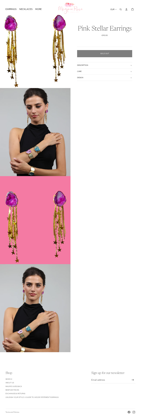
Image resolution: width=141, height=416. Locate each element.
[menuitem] (38, 9)
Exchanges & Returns (15, 393)
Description (82, 65)
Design (80, 77)
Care (79, 71)
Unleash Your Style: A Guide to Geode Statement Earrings (32, 397)
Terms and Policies (12, 412)
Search (9, 379)
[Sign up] (132, 380)
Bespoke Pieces (12, 390)
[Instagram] (133, 412)
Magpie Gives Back (14, 386)
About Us (10, 383)
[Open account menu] (126, 9)
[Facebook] (129, 412)
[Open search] (121, 9)
